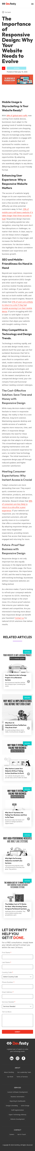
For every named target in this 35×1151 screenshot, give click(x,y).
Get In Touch (22, 1134)
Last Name (6, 962)
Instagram (17, 1058)
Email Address (8, 992)
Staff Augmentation (17, 1110)
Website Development (17, 1119)
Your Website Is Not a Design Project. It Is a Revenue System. (15, 677)
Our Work (10, 1077)
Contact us (19, 618)
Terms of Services (22, 1077)
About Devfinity (9, 1072)
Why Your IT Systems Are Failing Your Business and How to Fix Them (16, 815)
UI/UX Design (25, 1106)
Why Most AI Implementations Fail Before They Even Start (15, 725)
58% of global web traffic (17, 115)
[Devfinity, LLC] (9, 4)
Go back (8, 12)
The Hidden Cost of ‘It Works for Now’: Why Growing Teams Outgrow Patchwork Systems (16, 906)
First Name (6, 952)
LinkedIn (11, 1058)
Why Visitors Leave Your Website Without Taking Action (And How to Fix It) (14, 771)
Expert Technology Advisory (17, 1114)
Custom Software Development (17, 1092)
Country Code (7, 972)
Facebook (23, 1058)
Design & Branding (12, 1106)
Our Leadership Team (24, 1072)
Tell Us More (6, 1012)
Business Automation (17, 1097)
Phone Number (8, 982)
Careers (11, 1134)
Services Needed (8, 1002)
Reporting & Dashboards (17, 1101)
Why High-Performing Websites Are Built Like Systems (13, 860)
